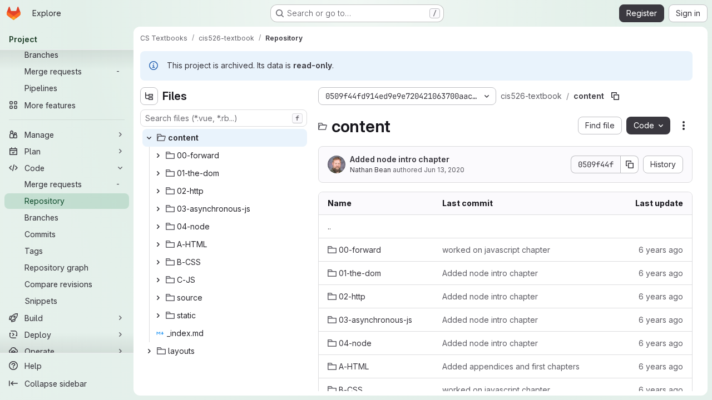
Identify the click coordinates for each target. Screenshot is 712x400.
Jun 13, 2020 (444, 170)
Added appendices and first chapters (511, 366)
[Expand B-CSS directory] (158, 262)
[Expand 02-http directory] (158, 191)
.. (329, 226)
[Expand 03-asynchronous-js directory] (158, 209)
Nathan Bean (370, 170)
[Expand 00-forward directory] (158, 155)
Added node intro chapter (399, 159)
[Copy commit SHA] (630, 164)
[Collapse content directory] (149, 137)
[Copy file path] (615, 96)
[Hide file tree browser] (149, 96)
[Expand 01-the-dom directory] (158, 173)
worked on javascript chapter (496, 249)
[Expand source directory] (158, 297)
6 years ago (661, 249)
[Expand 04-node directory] (158, 226)
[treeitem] (224, 138)
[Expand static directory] (158, 315)
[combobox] (223, 118)
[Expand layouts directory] (149, 351)
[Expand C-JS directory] (158, 280)
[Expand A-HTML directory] (158, 244)
